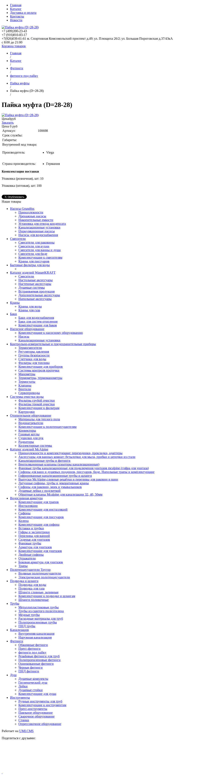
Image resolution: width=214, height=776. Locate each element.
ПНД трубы (26, 626)
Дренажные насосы (32, 216)
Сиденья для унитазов (34, 539)
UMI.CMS (26, 731)
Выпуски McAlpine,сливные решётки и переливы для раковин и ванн (68, 479)
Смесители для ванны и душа (39, 250)
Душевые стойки (30, 690)
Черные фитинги (30, 667)
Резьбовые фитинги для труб (39, 656)
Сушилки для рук (30, 438)
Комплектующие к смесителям (40, 257)
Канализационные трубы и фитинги (44, 460)
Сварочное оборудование (36, 716)
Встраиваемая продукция (36, 291)
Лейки (23, 686)
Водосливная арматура (26, 498)
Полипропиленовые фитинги (39, 660)
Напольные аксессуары (35, 299)
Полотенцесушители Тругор (30, 569)
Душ (13, 675)
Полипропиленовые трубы (37, 622)
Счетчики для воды (32, 359)
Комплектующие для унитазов (40, 551)
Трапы (23, 566)
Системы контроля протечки (38, 370)
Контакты (17, 16)
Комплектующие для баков (37, 325)
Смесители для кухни (33, 246)
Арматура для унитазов (35, 547)
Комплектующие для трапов (38, 502)
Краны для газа (29, 310)
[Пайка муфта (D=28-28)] (20, 115)
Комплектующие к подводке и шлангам (46, 596)
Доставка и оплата (23, 12)
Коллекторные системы (35, 445)
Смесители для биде (32, 254)
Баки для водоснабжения (36, 317)
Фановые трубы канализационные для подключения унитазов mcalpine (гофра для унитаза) (83, 468)
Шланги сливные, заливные (38, 592)
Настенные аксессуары (34, 284)
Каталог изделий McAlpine (29, 449)
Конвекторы (27, 430)
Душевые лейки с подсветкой (39, 490)
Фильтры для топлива (34, 363)
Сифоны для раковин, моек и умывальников (50, 487)
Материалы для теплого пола (39, 419)
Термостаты (26, 381)
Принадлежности (30, 212)
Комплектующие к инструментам (42, 705)
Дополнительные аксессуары (39, 295)
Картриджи (26, 411)
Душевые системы (31, 287)
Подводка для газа (31, 588)
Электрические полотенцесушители (44, 577)
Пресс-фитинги (29, 648)
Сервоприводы (29, 393)
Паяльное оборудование (35, 712)
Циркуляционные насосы (36, 231)
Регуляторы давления (33, 351)
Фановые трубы (29, 543)
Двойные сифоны (31, 554)
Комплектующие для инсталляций (43, 509)
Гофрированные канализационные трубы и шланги (55, 475)
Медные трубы (29, 615)
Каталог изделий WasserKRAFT (33, 272)
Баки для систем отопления (37, 321)
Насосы (23, 336)
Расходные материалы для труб (40, 618)
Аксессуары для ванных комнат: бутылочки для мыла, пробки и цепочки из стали (76, 457)
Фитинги (16, 641)
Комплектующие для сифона (38, 524)
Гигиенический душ (32, 682)
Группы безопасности (34, 355)
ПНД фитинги (28, 671)
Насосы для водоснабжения (38, 235)
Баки (13, 314)
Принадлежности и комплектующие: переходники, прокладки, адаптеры (70, 453)
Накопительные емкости (35, 220)
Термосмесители (30, 348)
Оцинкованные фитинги (36, 663)
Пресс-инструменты (32, 709)
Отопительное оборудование (30, 415)
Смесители (18, 238)
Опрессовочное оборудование (39, 724)
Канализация (19, 630)
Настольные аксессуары (35, 280)
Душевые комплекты (33, 679)
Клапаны (24, 385)
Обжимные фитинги (33, 645)
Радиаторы (26, 442)
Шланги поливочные (33, 600)
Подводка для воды (32, 584)
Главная (15, 5)
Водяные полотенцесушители (39, 573)
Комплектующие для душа (37, 694)
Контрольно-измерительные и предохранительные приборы (53, 344)
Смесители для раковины (36, 242)
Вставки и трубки (31, 528)
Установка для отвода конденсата (42, 223)
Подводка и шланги (24, 581)
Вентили (24, 389)
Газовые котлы (28, 434)
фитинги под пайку (32, 652)
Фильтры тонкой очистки (36, 404)
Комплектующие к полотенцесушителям (47, 427)
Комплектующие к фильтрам (38, 408)
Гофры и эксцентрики (34, 532)
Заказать (8, 122)
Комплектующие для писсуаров (41, 517)
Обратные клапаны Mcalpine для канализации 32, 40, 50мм (60, 494)
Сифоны (24, 513)
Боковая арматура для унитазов (40, 562)
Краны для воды (30, 306)
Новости (16, 20)
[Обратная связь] (107, 757)
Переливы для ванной (34, 536)
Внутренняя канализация (36, 633)
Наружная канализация (35, 637)
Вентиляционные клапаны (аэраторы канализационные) (58, 464)
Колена (23, 521)
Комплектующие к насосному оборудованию (50, 333)
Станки (23, 720)
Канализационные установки (39, 227)
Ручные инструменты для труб (40, 701)
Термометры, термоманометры (40, 378)
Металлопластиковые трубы (38, 607)
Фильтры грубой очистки (36, 400)
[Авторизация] (2, 772)
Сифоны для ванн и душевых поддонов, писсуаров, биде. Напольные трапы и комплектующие (86, 472)
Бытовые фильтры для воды (30, 265)
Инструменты (20, 697)
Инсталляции (28, 506)
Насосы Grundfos (22, 208)
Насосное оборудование (27, 329)
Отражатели (27, 558)
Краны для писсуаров (33, 261)
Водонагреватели (30, 423)
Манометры (26, 374)
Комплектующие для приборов (40, 366)
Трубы (14, 603)
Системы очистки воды (27, 396)
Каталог (16, 9)
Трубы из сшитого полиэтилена (41, 611)
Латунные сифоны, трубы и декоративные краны (53, 483)
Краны (15, 302)
